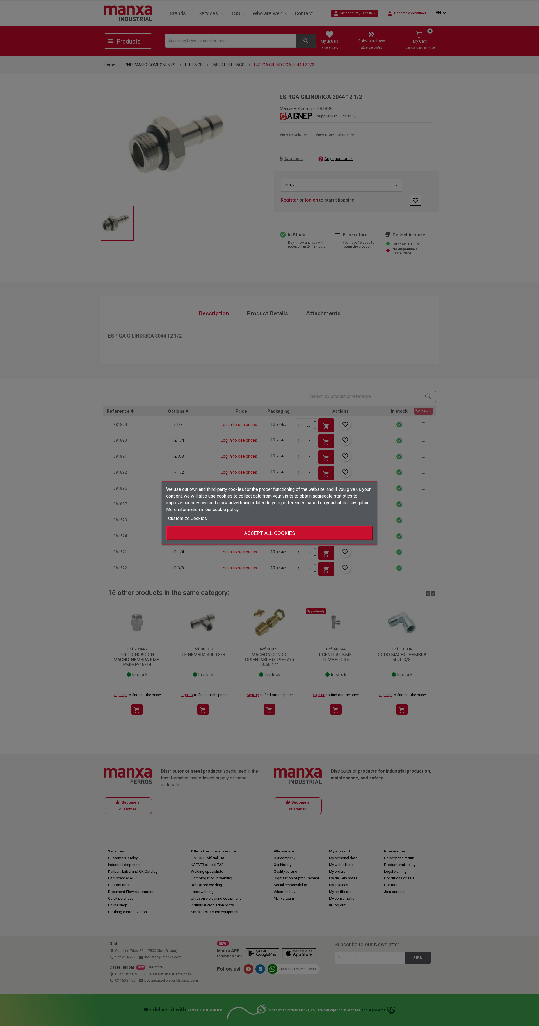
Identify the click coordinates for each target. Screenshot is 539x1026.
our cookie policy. (222, 509)
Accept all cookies (269, 533)
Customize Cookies (187, 518)
